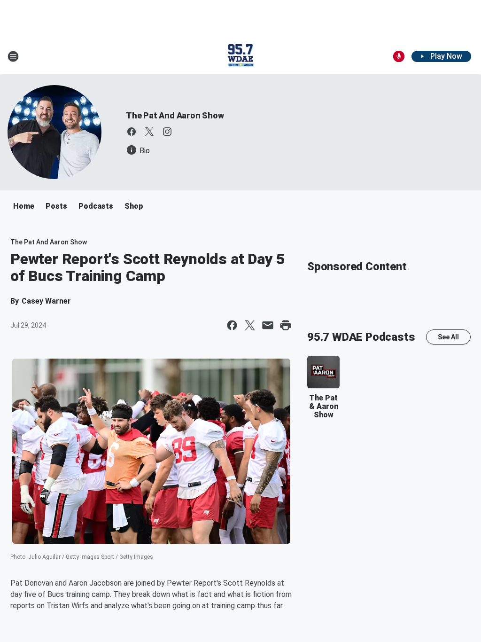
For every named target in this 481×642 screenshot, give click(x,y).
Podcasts (95, 206)
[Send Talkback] (398, 56)
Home (23, 206)
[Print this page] (285, 325)
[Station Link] (240, 56)
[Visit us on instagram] (167, 131)
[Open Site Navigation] (13, 56)
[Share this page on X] (249, 325)
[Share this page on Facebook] (232, 325)
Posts (56, 206)
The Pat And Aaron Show (175, 115)
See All (448, 337)
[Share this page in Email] (267, 325)
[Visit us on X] (149, 131)
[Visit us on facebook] (131, 131)
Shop (133, 206)
